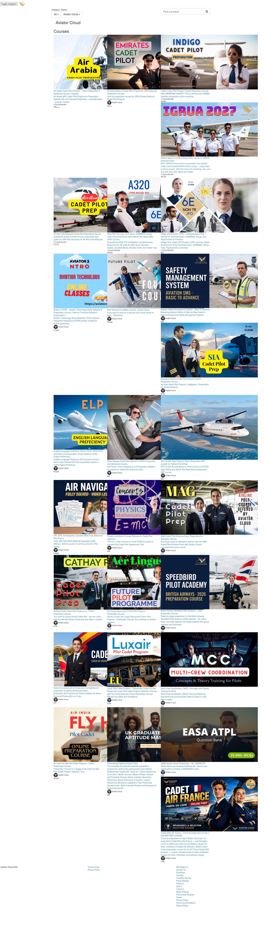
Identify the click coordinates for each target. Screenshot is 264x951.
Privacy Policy (94, 869)
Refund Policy (182, 905)
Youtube (179, 875)
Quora (179, 886)
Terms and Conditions (185, 902)
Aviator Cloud (71, 14)
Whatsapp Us (182, 867)
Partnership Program (185, 894)
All (55, 14)
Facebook (180, 872)
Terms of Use (93, 867)
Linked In (180, 889)
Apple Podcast (182, 891)
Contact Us (181, 869)
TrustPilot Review (183, 878)
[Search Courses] (206, 11)
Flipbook (180, 883)
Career (179, 897)
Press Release (182, 880)
